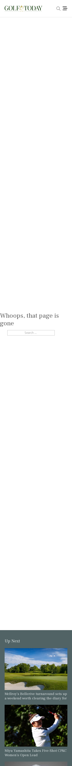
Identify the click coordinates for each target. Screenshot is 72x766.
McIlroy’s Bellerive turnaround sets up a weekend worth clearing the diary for (36, 696)
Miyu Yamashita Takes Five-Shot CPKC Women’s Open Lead (36, 752)
